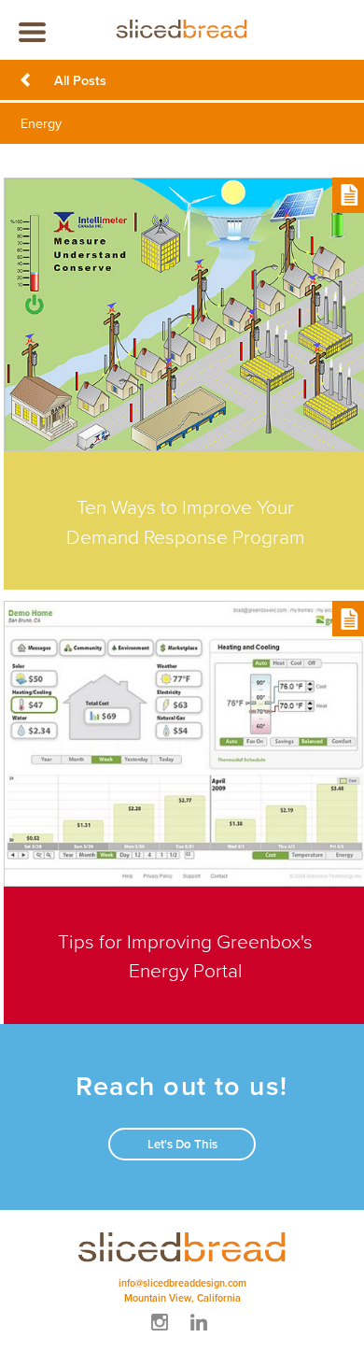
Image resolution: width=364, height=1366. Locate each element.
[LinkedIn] (201, 1333)
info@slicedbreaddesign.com (182, 1282)
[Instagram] (162, 1333)
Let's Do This (182, 1144)
